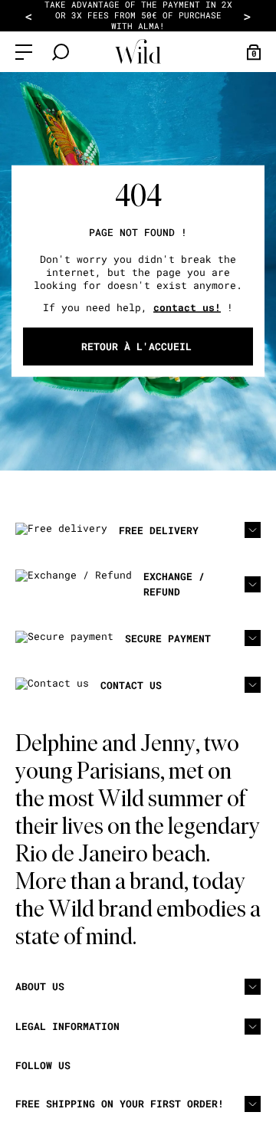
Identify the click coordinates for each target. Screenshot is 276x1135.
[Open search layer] (60, 52)
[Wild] (138, 51)
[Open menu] (23, 52)
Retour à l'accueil (136, 346)
